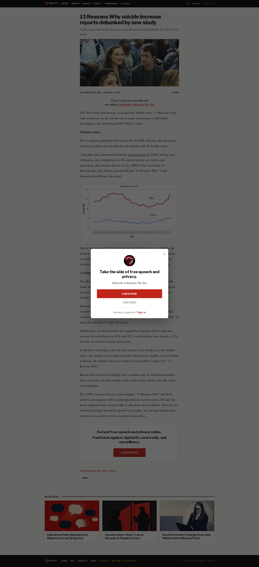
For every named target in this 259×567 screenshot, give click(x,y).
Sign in (141, 312)
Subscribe (129, 293)
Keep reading (129, 301)
